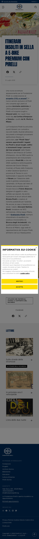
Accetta (19, 287)
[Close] (36, 247)
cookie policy (25, 273)
